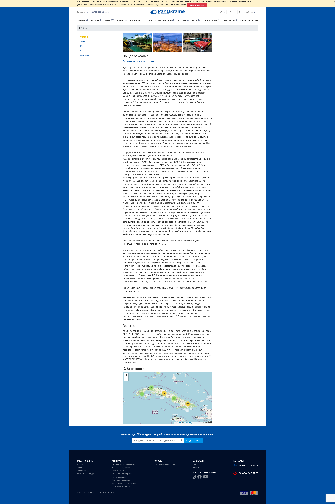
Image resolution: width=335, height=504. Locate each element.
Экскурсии (84, 55)
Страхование (210, 20)
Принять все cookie (197, 5)
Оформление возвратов (122, 474)
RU (231, 12)
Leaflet (179, 423)
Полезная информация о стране (138, 61)
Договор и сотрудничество (123, 464)
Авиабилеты (137, 20)
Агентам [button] (181, 20)
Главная (81, 20)
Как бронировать (249, 20)
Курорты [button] (84, 46)
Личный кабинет (246, 12)
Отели (108, 20)
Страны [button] (95, 20)
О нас (194, 464)
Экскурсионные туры (160, 20)
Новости (195, 467)
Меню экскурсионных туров (124, 483)
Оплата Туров (118, 470)
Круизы (121, 20)
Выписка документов (121, 467)
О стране (84, 37)
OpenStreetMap (187, 423)
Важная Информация (121, 480)
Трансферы (229, 20)
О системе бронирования (164, 464)
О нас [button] (195, 20)
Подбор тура (82, 464)
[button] (126, 42)
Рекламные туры (119, 477)
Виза (82, 50)
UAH (222, 12)
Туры (82, 41)
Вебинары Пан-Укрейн (121, 486)
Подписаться (193, 440)
